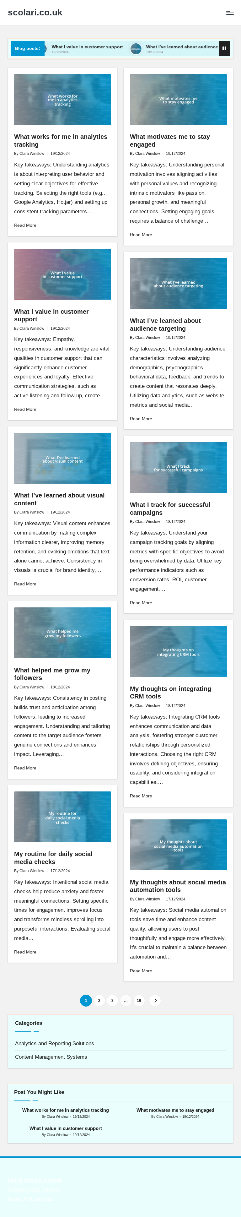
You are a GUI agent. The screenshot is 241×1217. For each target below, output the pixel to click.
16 (139, 1000)
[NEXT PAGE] (155, 1000)
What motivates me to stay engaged (175, 1110)
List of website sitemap (35, 1180)
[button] (155, 1000)
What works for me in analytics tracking (65, 1110)
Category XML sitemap (34, 1190)
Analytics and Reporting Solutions (54, 1043)
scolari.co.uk (35, 12)
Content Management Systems (51, 1057)
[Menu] (229, 12)
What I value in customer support (61, 47)
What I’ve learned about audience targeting (166, 47)
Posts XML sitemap (30, 1199)
